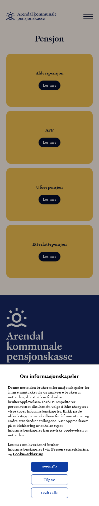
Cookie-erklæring (28, 454)
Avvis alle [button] (50, 466)
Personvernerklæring (70, 449)
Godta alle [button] (49, 492)
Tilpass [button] (50, 479)
